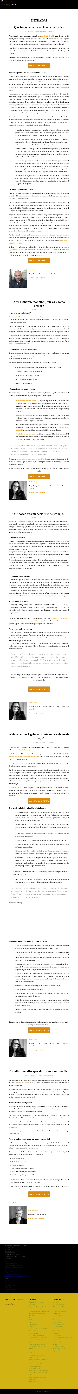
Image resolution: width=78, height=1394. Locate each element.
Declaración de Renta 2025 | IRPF (38, 1329)
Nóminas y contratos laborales (13, 1265)
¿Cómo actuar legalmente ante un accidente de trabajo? (39, 736)
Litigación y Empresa (59, 1342)
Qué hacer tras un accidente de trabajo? (39, 513)
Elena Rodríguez (33, 1210)
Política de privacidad (11, 1289)
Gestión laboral (57, 1335)
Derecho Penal (57, 1331)
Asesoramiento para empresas (13, 1270)
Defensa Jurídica (57, 1315)
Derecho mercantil (58, 1329)
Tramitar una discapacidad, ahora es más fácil (39, 1071)
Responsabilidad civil (59, 1348)
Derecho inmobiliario (59, 1324)
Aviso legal (8, 1287)
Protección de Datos (58, 1346)
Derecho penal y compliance (37, 1335)
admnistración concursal (59, 1309)
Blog (30, 1322)
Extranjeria (56, 1333)
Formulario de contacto (11, 1281)
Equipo (31, 1342)
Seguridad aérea (33, 1381)
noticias (55, 1344)
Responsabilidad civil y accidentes (38, 1370)
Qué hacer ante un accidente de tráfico (39, 27)
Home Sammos (33, 1351)
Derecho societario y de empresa (38, 1337)
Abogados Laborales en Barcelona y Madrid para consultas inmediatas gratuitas (39, 1313)
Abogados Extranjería (11, 1272)
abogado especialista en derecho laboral (32, 459)
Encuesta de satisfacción (35, 1340)
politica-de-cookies (34, 1368)
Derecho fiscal (57, 1322)
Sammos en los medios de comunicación (16, 1276)
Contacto (31, 1326)
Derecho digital (33, 1331)
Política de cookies (10, 1292)
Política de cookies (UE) (35, 1364)
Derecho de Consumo (59, 1318)
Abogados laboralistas (11, 1263)
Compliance (56, 1313)
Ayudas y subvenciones (59, 1311)
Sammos (52, 31)
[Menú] (73, 4)
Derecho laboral (41, 310)
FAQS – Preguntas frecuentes (37, 1344)
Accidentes (56, 1302)
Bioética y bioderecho (35, 1320)
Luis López (32, 270)
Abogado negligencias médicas (13, 1267)
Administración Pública (59, 1307)
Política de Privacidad (35, 1366)
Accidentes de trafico (41, 31)
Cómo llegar (8, 1283)
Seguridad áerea (57, 1351)
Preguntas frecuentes (10, 1285)
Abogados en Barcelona (11, 1274)
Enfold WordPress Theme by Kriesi (43, 1391)
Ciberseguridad (33, 1324)
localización (32, 1353)
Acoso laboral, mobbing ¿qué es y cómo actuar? (39, 303)
